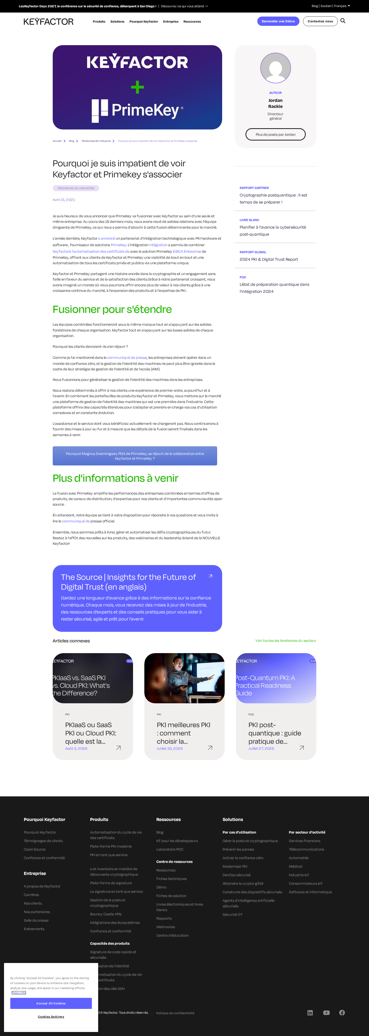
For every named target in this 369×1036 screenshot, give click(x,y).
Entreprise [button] (170, 21)
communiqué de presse (127, 357)
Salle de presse (36, 920)
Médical (295, 866)
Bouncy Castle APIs (105, 914)
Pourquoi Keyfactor (40, 832)
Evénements (34, 928)
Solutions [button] (117, 21)
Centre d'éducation (172, 935)
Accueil (57, 141)
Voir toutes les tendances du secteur (286, 640)
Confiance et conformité (44, 857)
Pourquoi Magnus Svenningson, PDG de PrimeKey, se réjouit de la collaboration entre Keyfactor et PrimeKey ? (135, 456)
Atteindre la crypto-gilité (243, 883)
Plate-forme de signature (111, 882)
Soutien (326, 6)
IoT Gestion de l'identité (109, 965)
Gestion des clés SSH (107, 988)
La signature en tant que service (116, 891)
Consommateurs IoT (306, 883)
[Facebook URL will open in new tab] (342, 1012)
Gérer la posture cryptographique (250, 840)
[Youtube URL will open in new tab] (326, 1012)
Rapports (164, 918)
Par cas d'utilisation (239, 832)
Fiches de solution (171, 895)
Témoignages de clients (43, 840)
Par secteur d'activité (307, 832)
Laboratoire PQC (169, 849)
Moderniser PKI (235, 866)
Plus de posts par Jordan (275, 134)
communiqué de (76, 521)
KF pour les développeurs (177, 840)
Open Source (34, 849)
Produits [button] (99, 21)
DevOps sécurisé (237, 874)
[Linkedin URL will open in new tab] (310, 1012)
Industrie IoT (299, 874)
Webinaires (165, 926)
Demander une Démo (278, 21)
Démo (161, 887)
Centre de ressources (174, 861)
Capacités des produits (110, 943)
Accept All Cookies (51, 1003)
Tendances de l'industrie (96, 141)
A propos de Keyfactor (42, 886)
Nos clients (33, 903)
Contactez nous (320, 21)
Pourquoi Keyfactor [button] (144, 21)
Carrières (31, 894)
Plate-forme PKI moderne (111, 846)
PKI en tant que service (109, 854)
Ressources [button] (192, 21)
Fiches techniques (171, 878)
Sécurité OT (232, 914)
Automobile (299, 857)
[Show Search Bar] (342, 21)
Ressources (165, 870)
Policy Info (19, 993)
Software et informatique (310, 891)
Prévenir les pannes (238, 849)
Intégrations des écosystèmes (115, 922)
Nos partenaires (37, 911)
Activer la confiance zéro (243, 857)
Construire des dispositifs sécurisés (252, 891)
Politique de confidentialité (175, 1013)
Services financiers (304, 840)
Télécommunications (306, 849)
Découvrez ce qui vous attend (181, 6)
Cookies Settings (51, 1016)
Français (340, 6)
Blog (315, 6)
